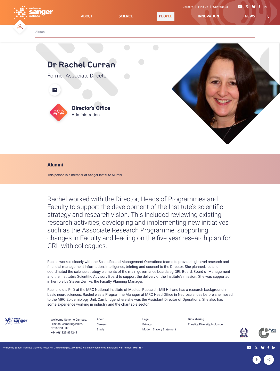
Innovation (208, 16)
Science (126, 16)
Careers (188, 7)
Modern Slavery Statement (159, 329)
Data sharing (196, 319)
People (165, 16)
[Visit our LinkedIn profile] (265, 7)
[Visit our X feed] (247, 7)
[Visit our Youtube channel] (240, 7)
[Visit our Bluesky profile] (254, 7)
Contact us (220, 7)
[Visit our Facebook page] (259, 7)
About (87, 16)
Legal (145, 319)
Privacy (147, 324)
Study (100, 329)
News (250, 16)
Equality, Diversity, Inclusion (205, 324)
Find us (203, 7)
